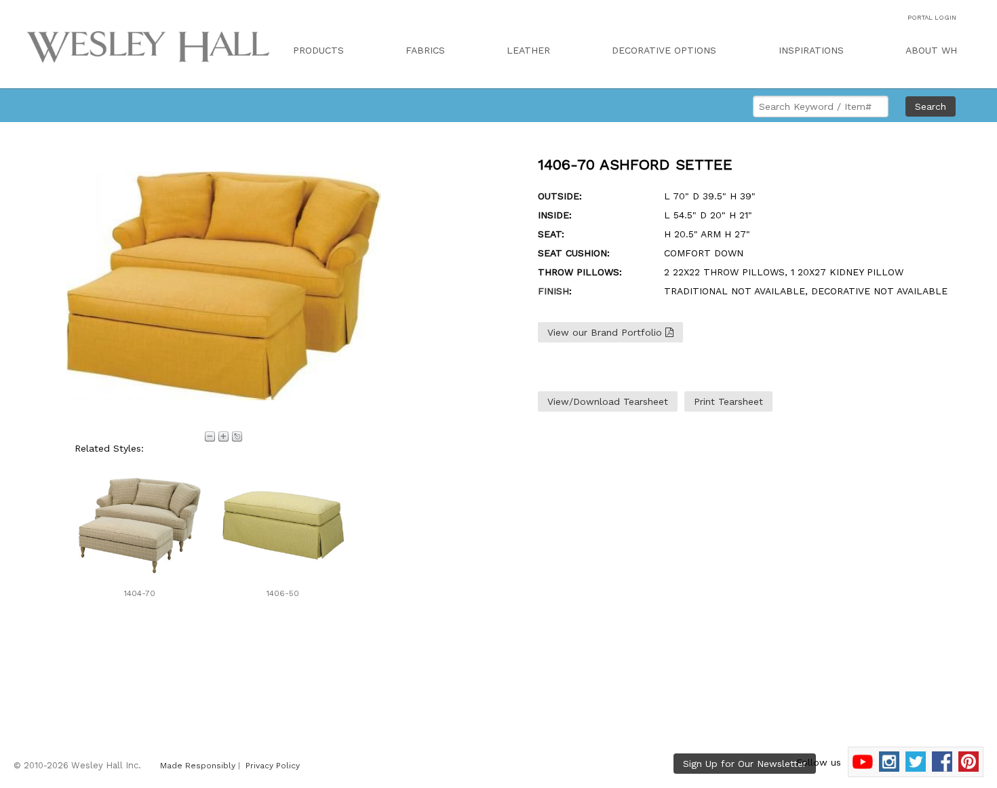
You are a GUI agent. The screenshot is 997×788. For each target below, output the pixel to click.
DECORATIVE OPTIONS (664, 50)
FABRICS (425, 50)
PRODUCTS (318, 50)
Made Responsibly (197, 765)
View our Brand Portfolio (606, 332)
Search (930, 106)
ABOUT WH (931, 50)
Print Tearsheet (728, 401)
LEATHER (528, 50)
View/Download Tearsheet (607, 401)
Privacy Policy (273, 765)
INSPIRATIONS (811, 50)
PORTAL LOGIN (931, 17)
